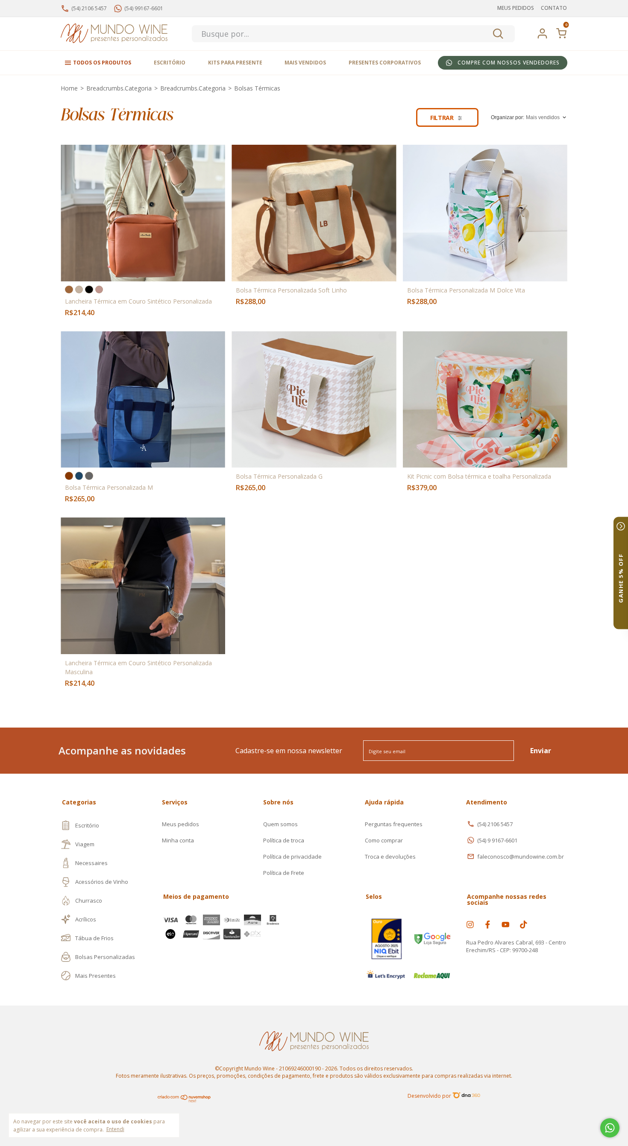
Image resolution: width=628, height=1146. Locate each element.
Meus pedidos (180, 824)
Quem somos (280, 824)
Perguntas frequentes (394, 824)
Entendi (115, 1129)
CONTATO (554, 8)
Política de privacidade (292, 856)
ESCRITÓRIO (169, 62)
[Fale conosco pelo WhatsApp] (609, 1127)
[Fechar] (621, 526)
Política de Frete (283, 873)
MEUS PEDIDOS (515, 8)
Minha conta (178, 840)
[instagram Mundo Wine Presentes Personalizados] (470, 925)
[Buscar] (497, 33)
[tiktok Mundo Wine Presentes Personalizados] (523, 925)
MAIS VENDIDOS (305, 62)
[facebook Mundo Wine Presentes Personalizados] (488, 925)
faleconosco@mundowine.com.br (520, 856)
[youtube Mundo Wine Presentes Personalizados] (506, 925)
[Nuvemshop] (184, 1101)
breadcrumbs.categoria (119, 88)
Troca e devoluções (390, 856)
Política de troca (283, 840)
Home (69, 88)
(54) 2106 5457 (495, 824)
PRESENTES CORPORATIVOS (385, 62)
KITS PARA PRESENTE (235, 62)
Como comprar (384, 840)
